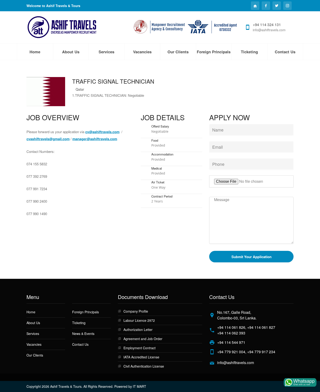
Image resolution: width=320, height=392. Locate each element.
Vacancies (142, 51)
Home (35, 51)
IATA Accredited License (141, 357)
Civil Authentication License (143, 366)
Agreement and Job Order (142, 338)
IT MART (139, 386)
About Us (70, 51)
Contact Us (285, 51)
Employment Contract (139, 347)
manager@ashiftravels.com (94, 138)
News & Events (83, 333)
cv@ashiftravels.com (102, 131)
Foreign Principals (214, 51)
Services (106, 51)
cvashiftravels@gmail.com (48, 138)
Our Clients (178, 51)
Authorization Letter (138, 329)
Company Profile (135, 311)
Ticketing (79, 322)
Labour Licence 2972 (139, 320)
